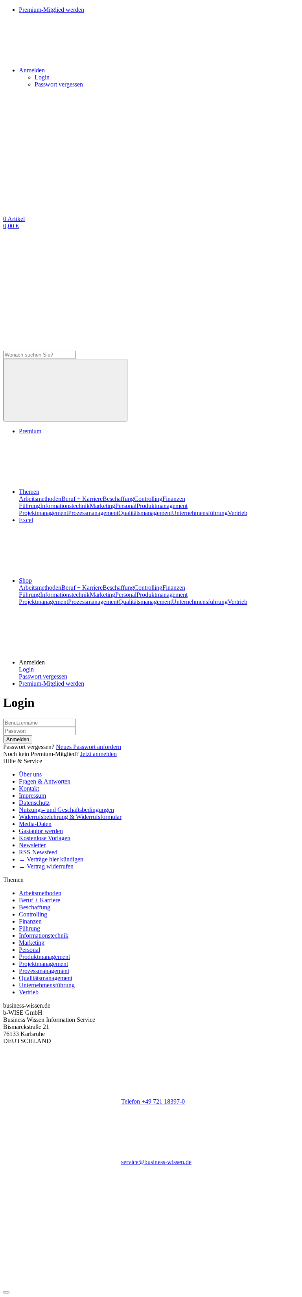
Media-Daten (35, 824)
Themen (29, 491)
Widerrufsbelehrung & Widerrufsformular (70, 816)
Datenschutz (34, 802)
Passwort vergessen (59, 84)
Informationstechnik (65, 505)
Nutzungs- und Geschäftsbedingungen (66, 809)
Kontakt (29, 788)
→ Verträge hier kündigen (51, 859)
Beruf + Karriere (82, 498)
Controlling (148, 498)
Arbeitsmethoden (40, 498)
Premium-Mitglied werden (51, 683)
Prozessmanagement (93, 513)
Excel (26, 520)
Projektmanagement (43, 513)
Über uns (30, 774)
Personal (125, 505)
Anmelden (17, 739)
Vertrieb (237, 513)
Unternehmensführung (200, 513)
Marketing (102, 505)
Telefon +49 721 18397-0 (153, 1101)
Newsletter (32, 845)
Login (42, 77)
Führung (29, 505)
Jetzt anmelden (98, 754)
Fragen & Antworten (44, 781)
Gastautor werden (41, 831)
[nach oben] (6, 1292)
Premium (30, 431)
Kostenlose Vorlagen (44, 838)
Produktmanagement (162, 505)
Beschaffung (118, 498)
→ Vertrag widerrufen (46, 866)
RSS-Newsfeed (38, 852)
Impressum (32, 795)
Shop (25, 580)
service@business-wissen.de (156, 1162)
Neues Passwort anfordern (88, 746)
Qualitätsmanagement (145, 513)
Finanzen (173, 498)
